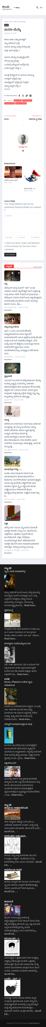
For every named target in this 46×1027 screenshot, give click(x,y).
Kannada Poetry (9, 103)
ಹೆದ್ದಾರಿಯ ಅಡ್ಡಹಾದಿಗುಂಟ (16, 807)
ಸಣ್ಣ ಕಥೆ (9, 266)
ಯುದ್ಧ (6, 419)
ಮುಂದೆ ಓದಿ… (11, 831)
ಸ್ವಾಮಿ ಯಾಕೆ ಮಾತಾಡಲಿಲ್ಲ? (15, 571)
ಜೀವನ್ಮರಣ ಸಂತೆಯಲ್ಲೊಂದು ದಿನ (17, 643)
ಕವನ (10, 21)
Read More (8, 310)
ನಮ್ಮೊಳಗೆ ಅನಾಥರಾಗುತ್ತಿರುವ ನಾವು (18, 724)
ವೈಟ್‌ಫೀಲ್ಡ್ (8, 610)
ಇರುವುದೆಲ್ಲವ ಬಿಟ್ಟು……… (13, 469)
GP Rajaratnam (27, 100)
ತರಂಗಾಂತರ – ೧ (11, 938)
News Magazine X (34, 1023)
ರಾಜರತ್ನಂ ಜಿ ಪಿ (23, 147)
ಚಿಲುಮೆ (5, 6)
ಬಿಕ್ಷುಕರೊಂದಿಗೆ (10, 762)
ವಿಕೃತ (6, 523)
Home (6, 21)
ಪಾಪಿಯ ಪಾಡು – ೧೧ (29, 188)
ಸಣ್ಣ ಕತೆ (7, 568)
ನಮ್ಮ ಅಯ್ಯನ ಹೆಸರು (11, 326)
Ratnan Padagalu (21, 103)
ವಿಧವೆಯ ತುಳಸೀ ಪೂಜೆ (10, 180)
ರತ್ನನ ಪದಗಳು (17, 100)
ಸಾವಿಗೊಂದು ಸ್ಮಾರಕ (13, 869)
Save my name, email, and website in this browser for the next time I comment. (22, 246)
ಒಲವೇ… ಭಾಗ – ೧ (12, 978)
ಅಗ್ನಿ (5, 283)
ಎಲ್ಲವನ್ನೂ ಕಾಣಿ (37, 267)
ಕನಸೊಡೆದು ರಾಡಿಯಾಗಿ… (15, 835)
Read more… (30, 605)
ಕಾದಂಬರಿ (8, 901)
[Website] (23, 151)
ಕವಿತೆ (15, 21)
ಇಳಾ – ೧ (8, 904)
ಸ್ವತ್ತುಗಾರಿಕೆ (8, 376)
